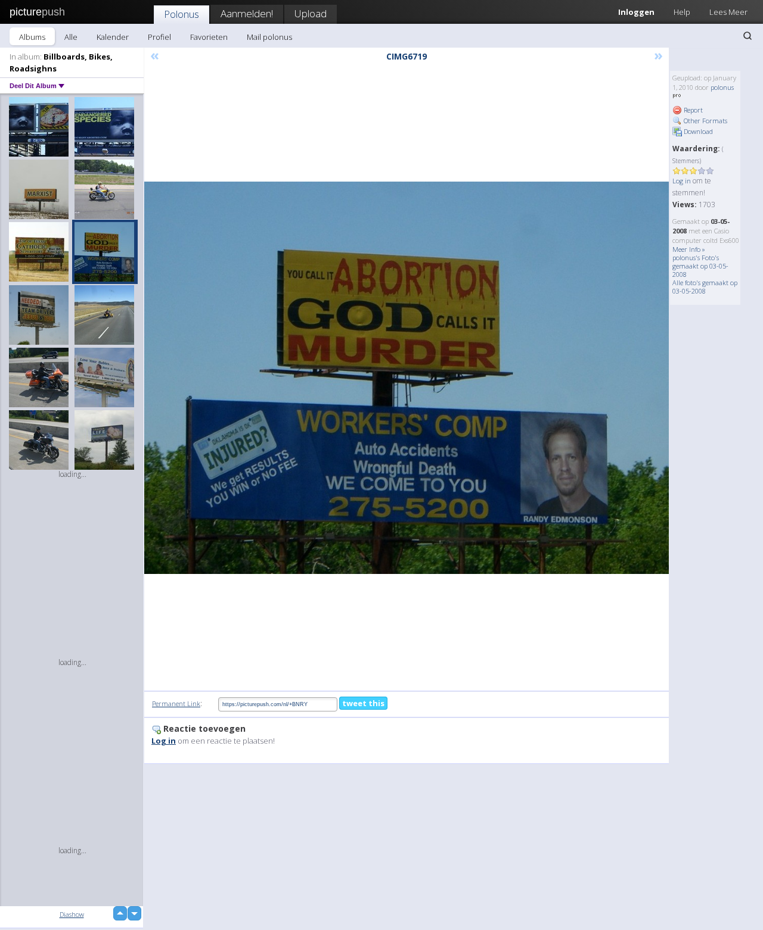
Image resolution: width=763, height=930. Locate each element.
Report (692, 109)
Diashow (72, 914)
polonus (722, 87)
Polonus (181, 14)
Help (682, 12)
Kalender (113, 37)
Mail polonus (269, 37)
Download (697, 131)
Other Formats (704, 120)
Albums (32, 37)
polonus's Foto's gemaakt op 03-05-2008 (700, 266)
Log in (681, 180)
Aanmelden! (247, 13)
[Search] (747, 35)
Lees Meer (728, 12)
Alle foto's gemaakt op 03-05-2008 (704, 286)
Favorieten (209, 37)
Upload (310, 13)
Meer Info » (688, 249)
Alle (70, 37)
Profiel (159, 37)
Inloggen (636, 12)
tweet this (363, 703)
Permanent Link (176, 703)
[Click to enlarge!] (406, 378)
